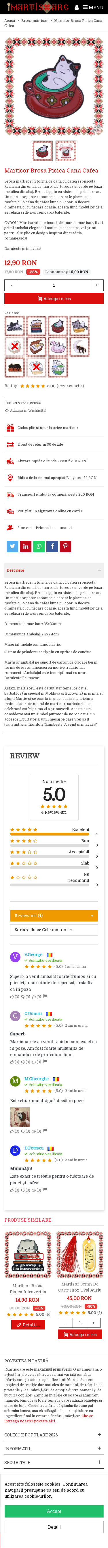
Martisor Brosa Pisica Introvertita (28, 1288)
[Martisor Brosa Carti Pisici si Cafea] (36, 326)
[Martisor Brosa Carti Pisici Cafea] (14, 326)
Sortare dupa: (28, 930)
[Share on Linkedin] (25, 546)
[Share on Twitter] (12, 546)
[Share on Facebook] (52, 546)
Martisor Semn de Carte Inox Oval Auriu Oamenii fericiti (79, 1290)
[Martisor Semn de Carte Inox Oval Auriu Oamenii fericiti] (79, 1254)
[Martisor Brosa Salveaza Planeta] (58, 367)
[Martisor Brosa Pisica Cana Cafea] (58, 326)
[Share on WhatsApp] (39, 546)
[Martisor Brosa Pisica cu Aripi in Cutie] (79, 326)
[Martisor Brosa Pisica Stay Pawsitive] (14, 367)
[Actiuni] (76, 7)
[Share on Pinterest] (65, 546)
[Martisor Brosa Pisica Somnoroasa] (79, 346)
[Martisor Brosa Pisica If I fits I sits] (36, 346)
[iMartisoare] (37, 7)
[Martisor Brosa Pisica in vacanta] (58, 346)
